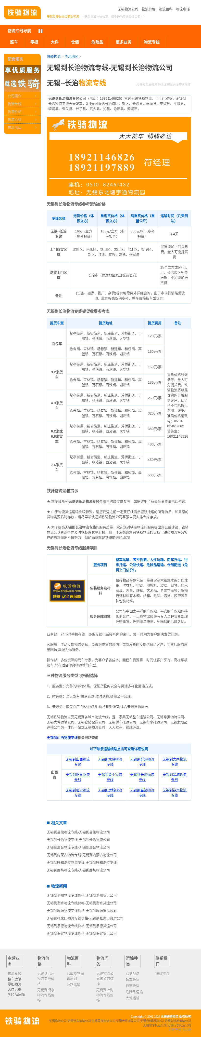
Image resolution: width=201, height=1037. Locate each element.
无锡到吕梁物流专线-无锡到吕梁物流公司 (78, 832)
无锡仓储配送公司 (152, 1021)
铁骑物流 (54, 56)
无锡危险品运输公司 (177, 1021)
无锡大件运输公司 (127, 1021)
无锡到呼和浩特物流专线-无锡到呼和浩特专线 (82, 862)
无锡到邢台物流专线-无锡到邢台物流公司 (78, 847)
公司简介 (14, 96)
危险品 (97, 42)
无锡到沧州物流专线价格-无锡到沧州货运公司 (82, 895)
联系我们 (161, 961)
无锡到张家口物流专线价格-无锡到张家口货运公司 (85, 918)
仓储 (75, 42)
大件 (55, 42)
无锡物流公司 (128, 9)
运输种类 (132, 961)
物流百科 (166, 9)
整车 (14, 42)
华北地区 (71, 56)
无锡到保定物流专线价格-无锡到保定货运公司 (82, 933)
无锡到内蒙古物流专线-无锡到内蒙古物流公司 (82, 855)
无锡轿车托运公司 (155, 1025)
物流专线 (14, 104)
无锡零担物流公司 (103, 1021)
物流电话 (183, 9)
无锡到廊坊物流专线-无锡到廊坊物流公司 (78, 870)
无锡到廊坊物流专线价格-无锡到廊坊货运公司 (82, 911)
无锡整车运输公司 (79, 1021)
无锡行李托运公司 (179, 1025)
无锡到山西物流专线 (62, 738)
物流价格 (148, 9)
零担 (34, 42)
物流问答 (102, 961)
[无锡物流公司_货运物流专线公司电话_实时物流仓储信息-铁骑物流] (22, 12)
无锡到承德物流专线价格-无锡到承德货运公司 (82, 926)
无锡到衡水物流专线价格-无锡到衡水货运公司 (82, 903)
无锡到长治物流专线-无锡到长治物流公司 (78, 840)
